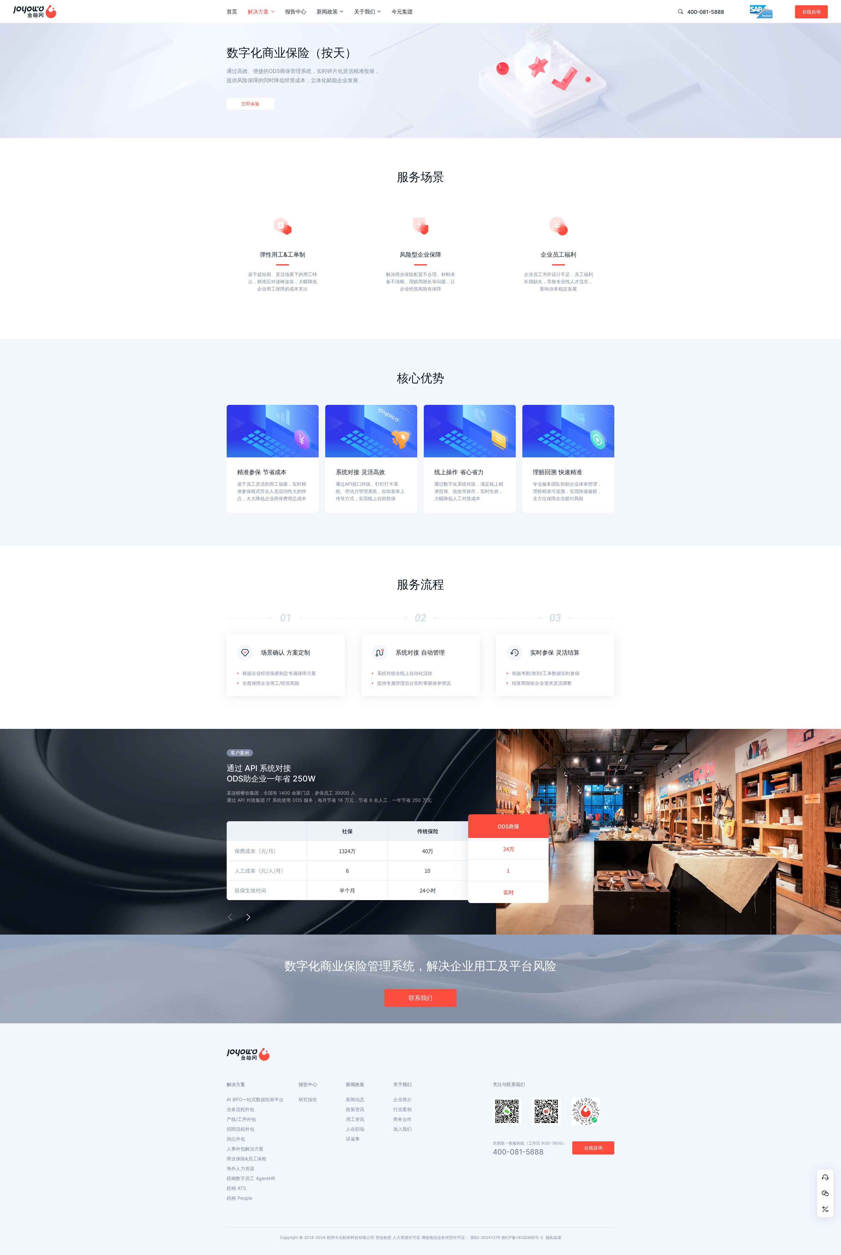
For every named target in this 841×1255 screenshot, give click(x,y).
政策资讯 (355, 1109)
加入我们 (402, 1129)
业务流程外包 (240, 1109)
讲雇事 (353, 1139)
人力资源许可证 (406, 1237)
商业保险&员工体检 (246, 1158)
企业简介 (402, 1099)
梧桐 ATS (236, 1188)
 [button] (248, 917)
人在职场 (355, 1129)
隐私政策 (553, 1237)
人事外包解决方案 (245, 1149)
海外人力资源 (240, 1168)
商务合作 (402, 1119)
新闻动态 (355, 1099)
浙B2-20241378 (485, 1237)
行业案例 (402, 1109)
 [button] (230, 917)
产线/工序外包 (241, 1119)
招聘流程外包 (240, 1129)
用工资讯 (355, 1119)
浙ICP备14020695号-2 (522, 1237)
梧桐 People (239, 1198)
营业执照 (383, 1237)
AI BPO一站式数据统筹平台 (255, 1099)
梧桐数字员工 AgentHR (251, 1178)
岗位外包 (236, 1139)
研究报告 (308, 1099)
